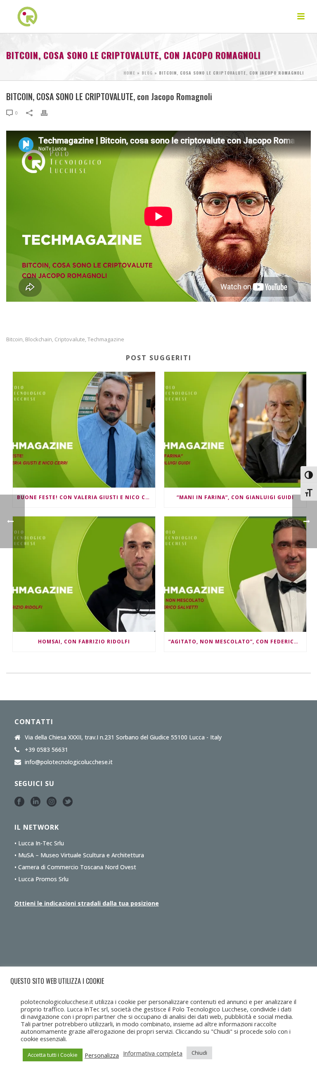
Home (129, 73)
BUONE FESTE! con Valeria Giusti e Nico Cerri (86, 497)
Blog (147, 73)
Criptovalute (69, 339)
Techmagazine (106, 339)
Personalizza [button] (102, 1055)
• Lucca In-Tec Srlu (39, 843)
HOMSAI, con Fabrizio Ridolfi (84, 641)
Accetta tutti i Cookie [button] (53, 1054)
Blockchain (38, 339)
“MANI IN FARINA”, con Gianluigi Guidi (235, 497)
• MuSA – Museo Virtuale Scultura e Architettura (79, 855)
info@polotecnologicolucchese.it (69, 762)
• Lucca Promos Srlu (41, 879)
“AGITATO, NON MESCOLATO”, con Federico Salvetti (237, 641)
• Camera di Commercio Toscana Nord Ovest (75, 867)
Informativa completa (152, 1053)
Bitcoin (14, 339)
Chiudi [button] (199, 1052)
